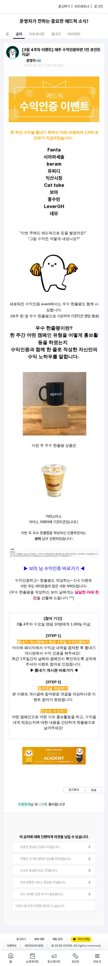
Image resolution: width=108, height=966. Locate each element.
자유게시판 (37, 34)
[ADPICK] (15, 6)
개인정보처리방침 (33, 945)
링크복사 (74, 790)
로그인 (98, 6)
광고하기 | (65, 6)
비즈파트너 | (83, 6)
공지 (19, 34)
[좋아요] (10, 804)
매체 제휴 (39, 939)
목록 (93, 790)
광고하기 (21, 939)
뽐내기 (56, 34)
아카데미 (74, 34)
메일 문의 (57, 939)
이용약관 (11, 945)
